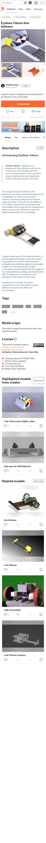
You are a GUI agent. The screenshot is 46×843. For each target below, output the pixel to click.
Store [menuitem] (21, 9)
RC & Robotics (36, 17)
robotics (6, 306)
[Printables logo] (2, 9)
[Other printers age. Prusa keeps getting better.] (23, 127)
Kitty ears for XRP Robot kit (17, 466)
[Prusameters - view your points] (30, 2)
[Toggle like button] (5, 425)
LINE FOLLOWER (12, 610)
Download (24, 104)
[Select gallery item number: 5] (26, 416)
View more (38, 380)
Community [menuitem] (39, 9)
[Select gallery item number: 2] (21, 416)
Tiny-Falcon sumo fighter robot (19, 421)
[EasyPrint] (25, 3)
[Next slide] (42, 70)
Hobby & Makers (21, 17)
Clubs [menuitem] (28, 9)
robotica (37, 306)
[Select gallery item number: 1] (19, 416)
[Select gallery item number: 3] (23, 416)
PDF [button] (41, 148)
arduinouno (18, 306)
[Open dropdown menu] (42, 22)
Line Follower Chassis (15, 655)
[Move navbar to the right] (43, 9)
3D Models (7, 17)
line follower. (10, 520)
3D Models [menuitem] (11, 9)
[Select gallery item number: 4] (25, 416)
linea (28, 306)
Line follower (10, 565)
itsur (4, 312)
